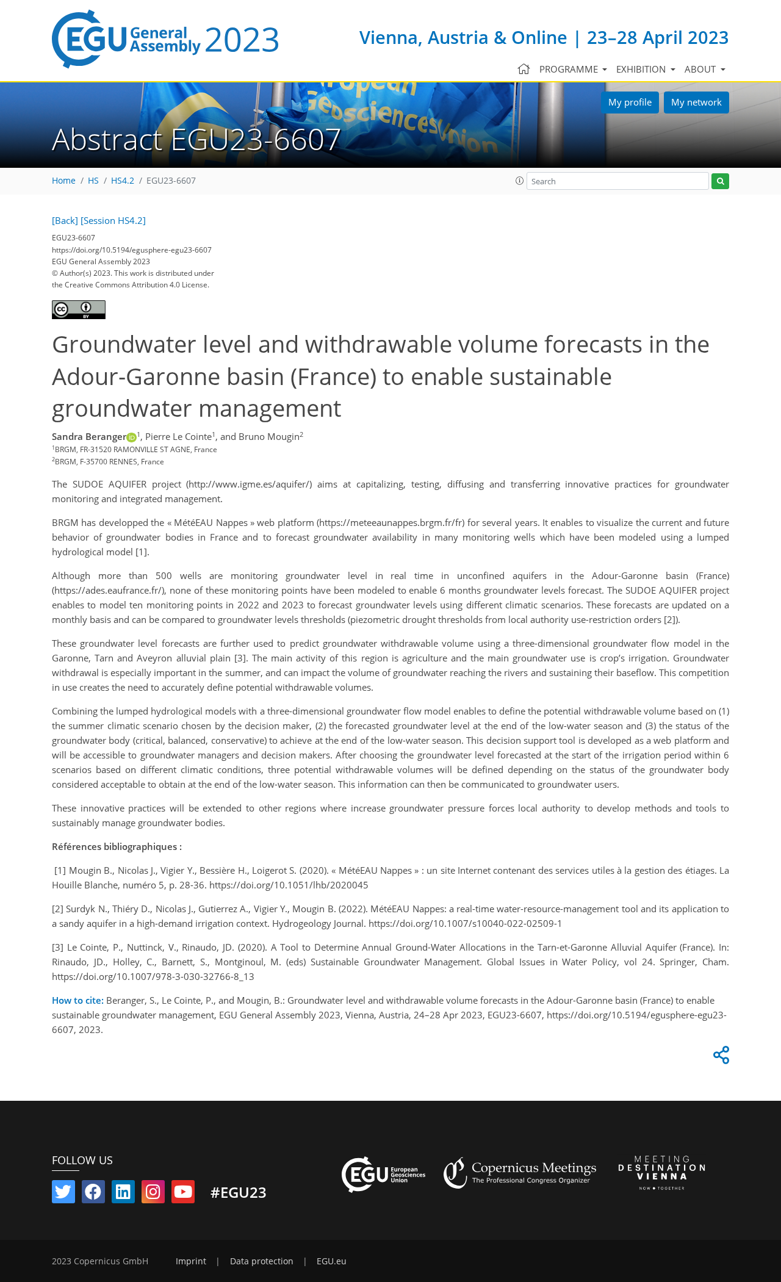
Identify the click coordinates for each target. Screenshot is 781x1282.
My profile (630, 102)
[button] (520, 180)
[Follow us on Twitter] (63, 1194)
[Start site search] (720, 181)
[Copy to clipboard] (719, 1058)
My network (696, 102)
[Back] (65, 220)
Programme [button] (569, 69)
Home (64, 180)
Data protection (261, 1261)
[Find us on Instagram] (153, 1194)
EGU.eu (332, 1261)
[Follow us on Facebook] (93, 1194)
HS (93, 180)
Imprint (191, 1261)
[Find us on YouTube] (183, 1194)
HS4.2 (122, 180)
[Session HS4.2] (113, 220)
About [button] (701, 69)
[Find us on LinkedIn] (123, 1194)
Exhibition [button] (642, 69)
